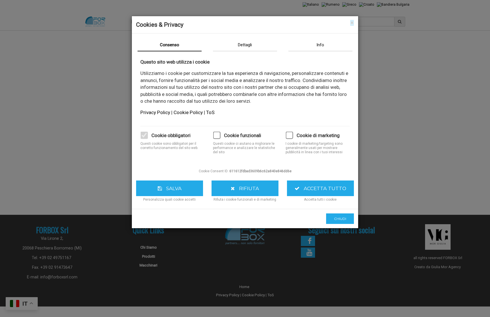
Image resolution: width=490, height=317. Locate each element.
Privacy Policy (155, 112)
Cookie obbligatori (171, 135)
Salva (171, 188)
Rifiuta (247, 188)
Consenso (169, 44)
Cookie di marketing (318, 135)
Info (320, 44)
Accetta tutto (322, 188)
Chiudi (340, 219)
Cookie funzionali (242, 135)
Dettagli (245, 44)
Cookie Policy (189, 112)
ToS (210, 112)
